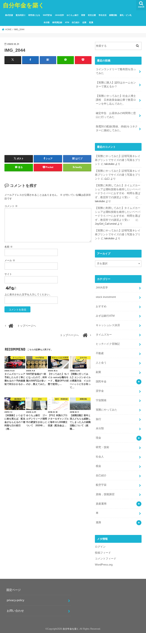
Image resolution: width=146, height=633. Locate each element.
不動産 (100, 353)
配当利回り (21, 15)
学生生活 (102, 15)
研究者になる (34, 15)
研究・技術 (102, 447)
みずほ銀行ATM (105, 315)
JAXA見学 (59, 15)
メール (9, 260)
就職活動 (113, 15)
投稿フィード (103, 552)
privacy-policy (15, 600)
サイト (8, 274)
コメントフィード (105, 558)
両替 (83, 15)
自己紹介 (76, 22)
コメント (11, 206)
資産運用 (101, 503)
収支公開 (92, 15)
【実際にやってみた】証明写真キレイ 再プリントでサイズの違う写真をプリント (119, 160)
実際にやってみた (106, 409)
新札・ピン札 (126, 15)
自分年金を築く (23, 5)
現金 (98, 437)
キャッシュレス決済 (108, 325)
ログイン (100, 546)
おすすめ (101, 306)
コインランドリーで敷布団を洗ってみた (116, 71)
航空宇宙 (101, 484)
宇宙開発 (101, 400)
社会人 (100, 456)
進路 (98, 522)
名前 (8, 246)
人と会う (101, 362)
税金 (98, 466)
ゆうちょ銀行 (73, 15)
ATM (67, 22)
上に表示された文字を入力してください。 (28, 294)
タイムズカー (104, 334)
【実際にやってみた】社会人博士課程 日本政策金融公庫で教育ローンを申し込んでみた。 (116, 99)
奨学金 (100, 390)
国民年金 (101, 381)
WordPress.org (104, 564)
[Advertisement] (48, 103)
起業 (84, 22)
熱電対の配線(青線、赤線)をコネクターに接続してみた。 (117, 128)
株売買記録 (57, 22)
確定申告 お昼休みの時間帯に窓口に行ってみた (116, 115)
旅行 (98, 419)
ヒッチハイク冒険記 (108, 343)
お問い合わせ (15, 610)
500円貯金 (47, 15)
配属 (91, 22)
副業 (98, 372)
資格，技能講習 (105, 494)
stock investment (106, 297)
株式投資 (9, 15)
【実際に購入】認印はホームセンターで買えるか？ (116, 84)
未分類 (46, 22)
